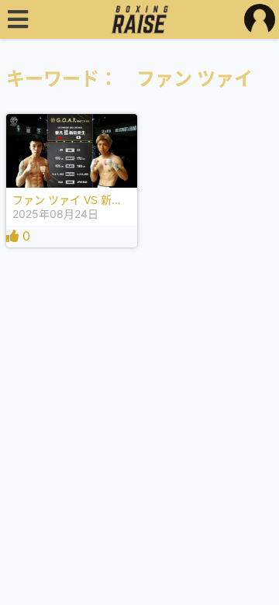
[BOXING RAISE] (139, 19)
